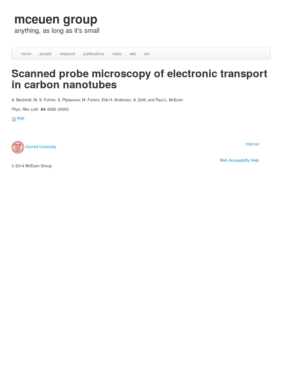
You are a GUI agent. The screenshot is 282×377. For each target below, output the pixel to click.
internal (252, 144)
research (67, 53)
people (45, 53)
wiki (133, 53)
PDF (21, 118)
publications (93, 53)
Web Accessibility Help (239, 160)
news (116, 53)
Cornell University (41, 146)
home (26, 53)
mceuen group (55, 18)
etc (147, 53)
